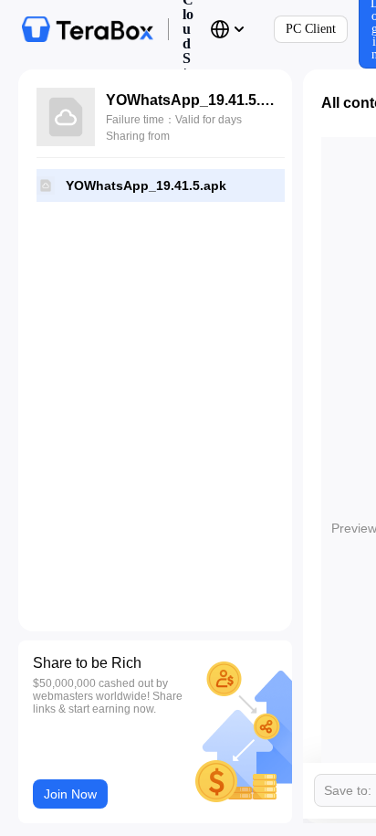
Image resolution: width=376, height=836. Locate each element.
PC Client (311, 29)
